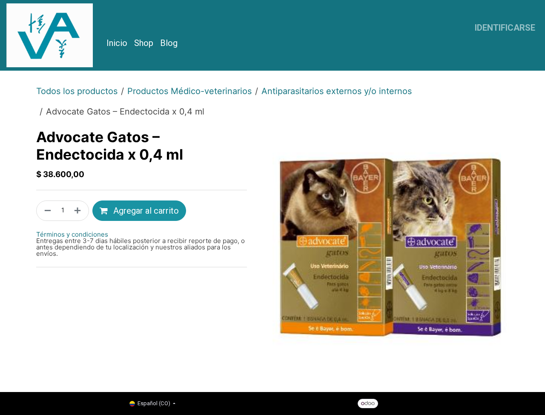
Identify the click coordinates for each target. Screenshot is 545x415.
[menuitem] (117, 43)
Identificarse (505, 28)
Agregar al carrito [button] (145, 211)
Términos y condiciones (72, 234)
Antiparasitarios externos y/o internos (336, 91)
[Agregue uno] (79, 210)
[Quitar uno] (46, 210)
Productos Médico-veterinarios (189, 91)
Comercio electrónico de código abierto (454, 402)
